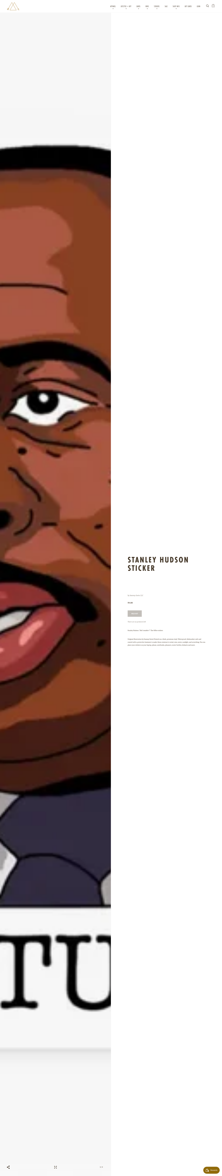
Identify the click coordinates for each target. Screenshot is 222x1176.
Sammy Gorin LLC (136, 595)
